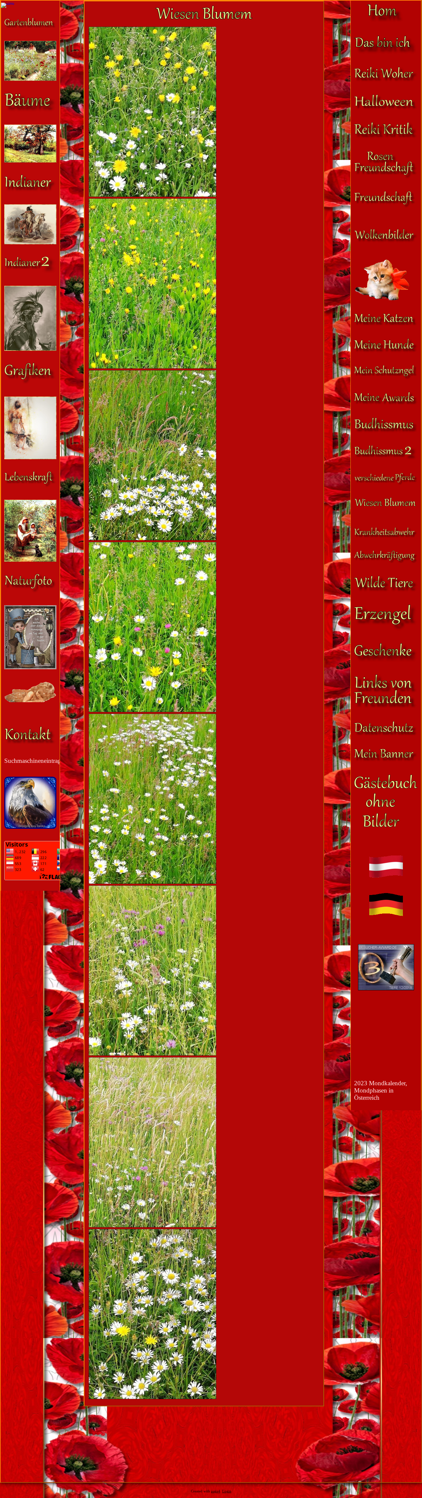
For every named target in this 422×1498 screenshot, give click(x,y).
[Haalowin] (386, 108)
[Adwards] (386, 403)
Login (226, 1491)
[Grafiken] (30, 382)
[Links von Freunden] (386, 707)
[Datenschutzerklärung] (386, 734)
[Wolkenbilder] (386, 240)
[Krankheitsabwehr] (386, 536)
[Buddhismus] (386, 431)
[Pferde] (386, 483)
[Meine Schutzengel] (386, 377)
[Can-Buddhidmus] (386, 458)
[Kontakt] (30, 742)
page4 (215, 1491)
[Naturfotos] (30, 590)
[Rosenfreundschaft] (386, 176)
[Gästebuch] (386, 825)
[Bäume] (30, 110)
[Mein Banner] (386, 760)
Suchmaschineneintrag (32, 760)
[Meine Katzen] (386, 324)
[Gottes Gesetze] (30, 700)
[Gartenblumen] (30, 26)
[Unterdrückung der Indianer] (30, 190)
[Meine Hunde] (386, 350)
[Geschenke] (386, 660)
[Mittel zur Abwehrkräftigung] (386, 561)
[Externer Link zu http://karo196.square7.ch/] (30, 667)
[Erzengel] (386, 628)
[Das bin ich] (386, 52)
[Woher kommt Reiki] (386, 80)
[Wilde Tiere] (386, 590)
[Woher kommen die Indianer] (30, 271)
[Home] (386, 21)
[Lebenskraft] (30, 485)
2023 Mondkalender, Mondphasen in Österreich (380, 1090)
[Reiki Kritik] (386, 137)
